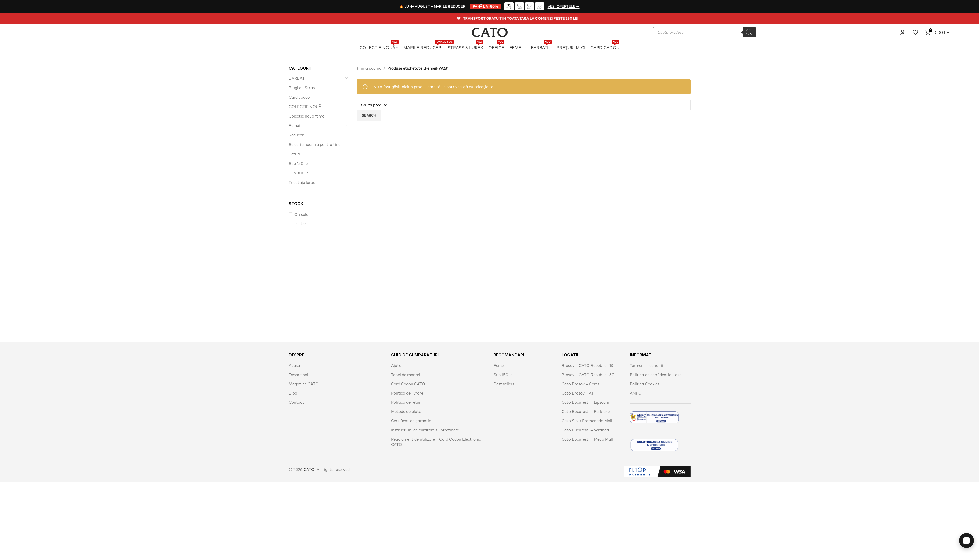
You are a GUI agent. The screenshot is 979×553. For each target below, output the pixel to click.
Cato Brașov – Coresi (581, 383)
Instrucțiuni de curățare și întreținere (425, 430)
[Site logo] (489, 31)
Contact (296, 402)
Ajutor (397, 365)
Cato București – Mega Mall (587, 439)
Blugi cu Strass (302, 87)
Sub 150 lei (299, 163)
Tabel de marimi (405, 374)
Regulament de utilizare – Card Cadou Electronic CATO (436, 442)
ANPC (635, 393)
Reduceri (297, 135)
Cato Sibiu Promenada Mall (587, 420)
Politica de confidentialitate (655, 374)
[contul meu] (903, 32)
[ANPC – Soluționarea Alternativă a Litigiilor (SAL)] (654, 417)
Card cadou (299, 97)
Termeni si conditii (646, 365)
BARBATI (297, 78)
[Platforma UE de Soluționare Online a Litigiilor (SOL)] (654, 445)
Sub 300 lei (299, 173)
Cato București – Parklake (586, 411)
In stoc (300, 223)
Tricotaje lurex (302, 182)
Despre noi (298, 374)
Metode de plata (406, 411)
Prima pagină (369, 68)
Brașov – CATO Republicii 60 (588, 374)
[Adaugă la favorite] (915, 32)
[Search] (749, 32)
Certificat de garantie (411, 420)
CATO (309, 469)
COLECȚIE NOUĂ (305, 106)
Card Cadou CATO (408, 383)
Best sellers (503, 383)
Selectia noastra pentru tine (314, 144)
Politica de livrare (407, 393)
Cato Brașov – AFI (578, 393)
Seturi (294, 154)
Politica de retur (406, 402)
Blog (293, 393)
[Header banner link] (489, 18)
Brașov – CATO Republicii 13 (587, 365)
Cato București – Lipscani (585, 402)
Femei (294, 125)
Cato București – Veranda (585, 430)
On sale (301, 214)
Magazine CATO (304, 383)
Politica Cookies (644, 383)
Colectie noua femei (307, 116)
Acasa (294, 365)
